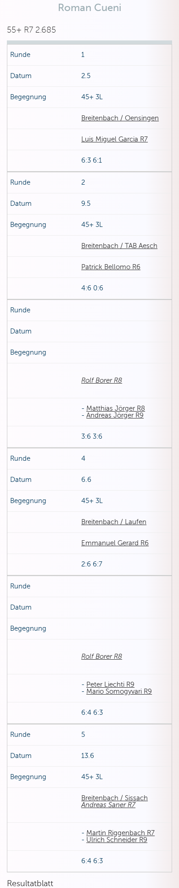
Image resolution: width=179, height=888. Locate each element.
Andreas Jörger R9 (115, 415)
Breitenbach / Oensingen (120, 118)
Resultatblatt (30, 883)
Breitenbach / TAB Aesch (119, 245)
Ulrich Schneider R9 (116, 839)
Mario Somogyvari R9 (119, 691)
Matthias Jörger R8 (115, 408)
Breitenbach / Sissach (114, 798)
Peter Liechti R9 (110, 684)
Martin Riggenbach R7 (120, 833)
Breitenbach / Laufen (113, 522)
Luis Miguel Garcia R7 (114, 139)
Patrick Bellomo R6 (110, 267)
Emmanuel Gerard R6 (115, 543)
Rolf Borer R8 (101, 380)
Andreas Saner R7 (108, 805)
